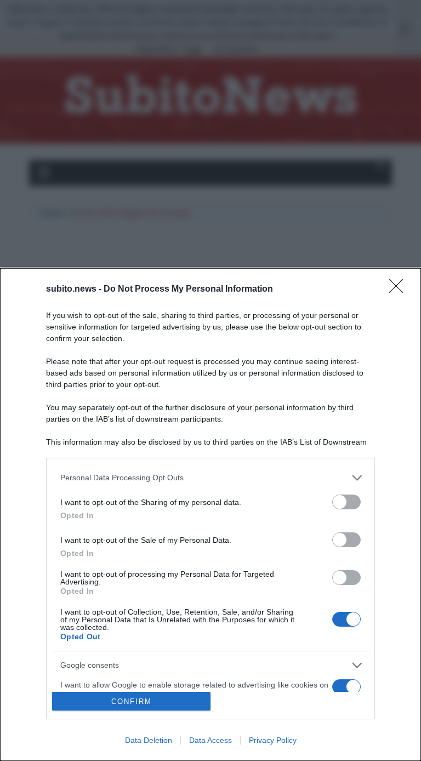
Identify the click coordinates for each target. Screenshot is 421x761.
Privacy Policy (273, 740)
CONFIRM (131, 701)
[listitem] (210, 478)
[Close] (399, 289)
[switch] (346, 502)
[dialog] (210, 514)
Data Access (210, 740)
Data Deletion (148, 740)
